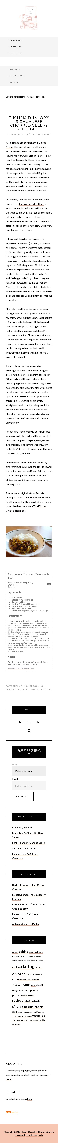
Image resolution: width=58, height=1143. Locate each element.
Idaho (37, 975)
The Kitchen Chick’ (25, 396)
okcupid (39, 985)
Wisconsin (16, 1024)
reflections (29, 1001)
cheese (37, 956)
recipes (17, 1000)
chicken (15, 961)
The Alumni (27, 1012)
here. (9, 1079)
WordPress (31, 1135)
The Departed (38, 1012)
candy (31, 957)
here (29, 1098)
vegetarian (38, 1015)
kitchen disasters (25, 979)
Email (15, 779)
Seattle (37, 1001)
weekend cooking (38, 1020)
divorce (19, 974)
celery (17, 689)
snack (14, 1012)
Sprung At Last (29, 18)
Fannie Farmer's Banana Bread (28, 842)
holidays (30, 974)
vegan (29, 1016)
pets (27, 990)
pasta (21, 990)
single (17, 1006)
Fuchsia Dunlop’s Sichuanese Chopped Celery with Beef (29, 123)
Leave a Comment (40, 134)
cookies (16, 967)
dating (27, 966)
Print (49, 584)
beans (40, 952)
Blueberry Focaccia (22, 827)
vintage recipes (20, 1020)
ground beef (37, 689)
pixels (34, 990)
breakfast (23, 956)
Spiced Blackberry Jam (24, 848)
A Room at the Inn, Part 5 (25, 923)
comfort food (37, 960)
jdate (15, 979)
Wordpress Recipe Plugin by (21, 668)
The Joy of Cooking (32, 686)
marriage (35, 979)
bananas (33, 952)
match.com (21, 984)
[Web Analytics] (12, 1112)
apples (15, 952)
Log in (40, 1135)
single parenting (32, 1006)
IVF (42, 974)
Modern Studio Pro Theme (32, 1132)
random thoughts (28, 995)
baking (23, 951)
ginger (25, 689)
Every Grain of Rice (26, 497)
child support (24, 961)
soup (20, 1012)
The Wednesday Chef (31, 203)
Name (15, 764)
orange (15, 990)
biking (15, 956)
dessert (38, 967)
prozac (16, 995)
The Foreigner (19, 1016)
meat (49, 689)
